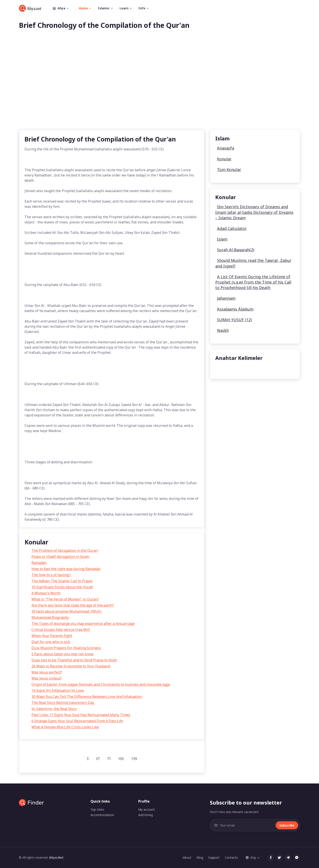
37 (98, 758)
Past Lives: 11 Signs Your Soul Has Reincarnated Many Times (80, 714)
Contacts (231, 857)
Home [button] (83, 8)
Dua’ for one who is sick (50, 641)
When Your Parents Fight (51, 635)
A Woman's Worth (46, 593)
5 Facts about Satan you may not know (62, 654)
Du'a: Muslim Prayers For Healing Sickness (66, 647)
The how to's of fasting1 (51, 574)
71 (109, 758)
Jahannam (226, 298)
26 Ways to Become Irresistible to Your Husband (70, 666)
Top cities (97, 809)
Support (214, 857)
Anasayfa (225, 148)
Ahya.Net (56, 857)
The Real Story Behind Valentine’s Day (62, 702)
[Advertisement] (159, 86)
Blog (200, 857)
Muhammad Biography (50, 617)
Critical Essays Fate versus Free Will (60, 629)
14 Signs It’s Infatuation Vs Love (57, 690)
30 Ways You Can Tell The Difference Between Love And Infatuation (86, 696)
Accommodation (102, 815)
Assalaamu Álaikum (235, 309)
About (187, 857)
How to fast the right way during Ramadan (65, 568)
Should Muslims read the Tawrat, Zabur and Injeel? (253, 263)
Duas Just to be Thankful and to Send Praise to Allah (74, 660)
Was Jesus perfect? (46, 672)
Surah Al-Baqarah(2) (235, 249)
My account (146, 809)
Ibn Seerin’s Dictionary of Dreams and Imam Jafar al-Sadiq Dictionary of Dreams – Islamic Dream (254, 212)
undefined (227, 369)
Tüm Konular (229, 169)
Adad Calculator (232, 228)
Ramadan (39, 562)
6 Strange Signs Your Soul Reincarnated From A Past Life (77, 720)
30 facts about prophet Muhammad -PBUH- (66, 611)
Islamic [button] (104, 8)
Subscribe (286, 825)
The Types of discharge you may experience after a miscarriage (83, 623)
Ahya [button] (61, 8)
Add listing (145, 815)
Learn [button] (124, 8)
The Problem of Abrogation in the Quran (64, 550)
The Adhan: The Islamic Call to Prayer (62, 581)
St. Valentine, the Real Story (54, 708)
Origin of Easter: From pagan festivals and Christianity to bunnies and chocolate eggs (100, 684)
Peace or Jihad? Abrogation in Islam (60, 556)
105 (121, 758)
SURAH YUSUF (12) (234, 319)
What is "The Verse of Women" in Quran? (65, 599)
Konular (224, 158)
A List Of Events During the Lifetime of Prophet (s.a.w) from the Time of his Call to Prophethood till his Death (253, 282)
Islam (222, 239)
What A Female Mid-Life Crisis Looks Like (65, 727)
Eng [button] (253, 857)
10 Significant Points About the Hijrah (62, 587)
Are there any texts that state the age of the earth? (72, 605)
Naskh (223, 330)
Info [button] (141, 8)
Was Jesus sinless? (46, 678)
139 (134, 758)
